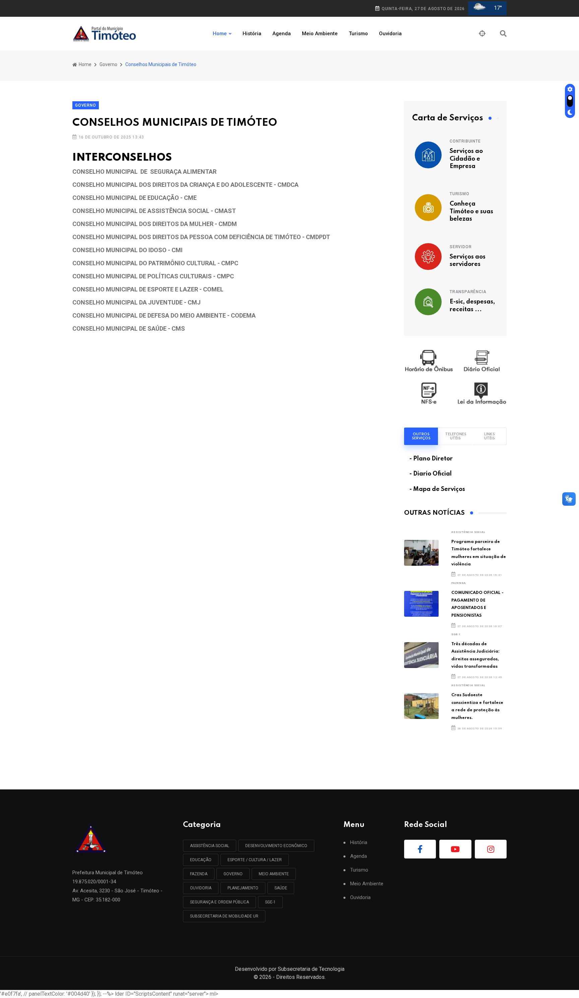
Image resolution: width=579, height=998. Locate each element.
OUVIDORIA (200, 888)
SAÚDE (280, 888)
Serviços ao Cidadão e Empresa (466, 158)
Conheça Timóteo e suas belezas (471, 211)
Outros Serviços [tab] (421, 436)
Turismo (358, 34)
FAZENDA (458, 583)
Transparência (468, 291)
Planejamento (243, 888)
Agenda (281, 34)
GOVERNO (233, 874)
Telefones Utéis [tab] (455, 436)
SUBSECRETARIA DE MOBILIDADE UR (224, 916)
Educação (200, 859)
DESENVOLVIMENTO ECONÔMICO (276, 845)
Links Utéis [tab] (489, 436)
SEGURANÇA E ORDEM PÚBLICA (219, 902)
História (252, 34)
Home (220, 34)
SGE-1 (456, 634)
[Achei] (482, 34)
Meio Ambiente (320, 34)
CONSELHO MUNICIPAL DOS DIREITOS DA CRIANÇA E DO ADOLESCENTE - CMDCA (185, 184)
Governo (108, 64)
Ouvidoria (390, 34)
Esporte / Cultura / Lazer (255, 859)
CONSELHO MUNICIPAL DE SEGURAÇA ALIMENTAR (144, 171)
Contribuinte (465, 141)
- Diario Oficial (430, 474)
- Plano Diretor (431, 459)
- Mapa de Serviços (437, 489)
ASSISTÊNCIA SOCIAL (468, 532)
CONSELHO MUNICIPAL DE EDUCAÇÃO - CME (134, 197)
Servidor (460, 246)
